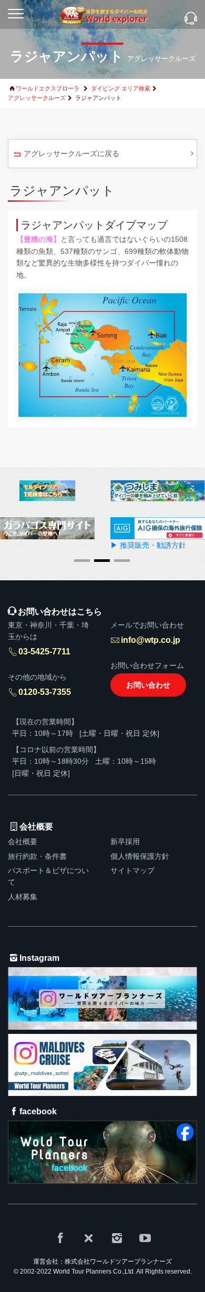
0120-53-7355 (44, 692)
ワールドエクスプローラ (47, 88)
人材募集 (22, 897)
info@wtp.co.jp (150, 639)
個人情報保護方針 (139, 856)
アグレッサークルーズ (37, 98)
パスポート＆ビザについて (48, 876)
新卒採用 (125, 841)
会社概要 (22, 841)
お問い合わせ (148, 685)
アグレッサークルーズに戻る (71, 153)
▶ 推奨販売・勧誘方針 (148, 545)
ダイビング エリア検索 (120, 88)
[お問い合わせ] (190, 19)
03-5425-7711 (44, 651)
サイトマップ (132, 870)
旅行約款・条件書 (37, 856)
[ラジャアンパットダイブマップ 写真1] (102, 354)
